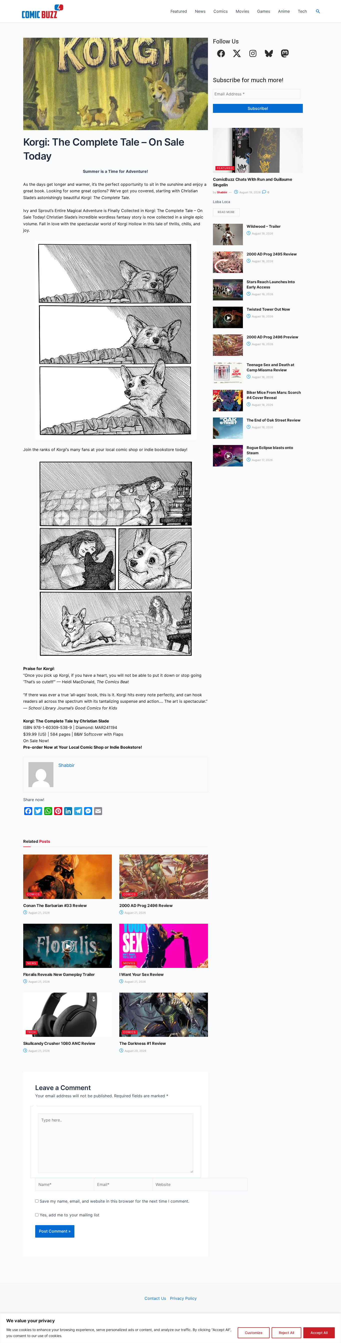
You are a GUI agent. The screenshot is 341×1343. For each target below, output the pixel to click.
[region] (170, 1328)
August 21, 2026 (39, 912)
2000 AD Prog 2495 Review (272, 254)
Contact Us (155, 1298)
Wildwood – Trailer (264, 226)
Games (263, 11)
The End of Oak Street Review (274, 420)
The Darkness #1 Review (142, 1043)
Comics (220, 11)
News (200, 11)
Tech (302, 11)
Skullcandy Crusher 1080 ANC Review (59, 1043)
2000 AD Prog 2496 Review (145, 905)
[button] (318, 11)
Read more (226, 212)
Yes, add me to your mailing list (68, 1214)
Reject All (286, 1333)
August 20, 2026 (135, 1051)
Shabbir (222, 192)
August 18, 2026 (262, 261)
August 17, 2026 (262, 460)
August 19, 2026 (250, 192)
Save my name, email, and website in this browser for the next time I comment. (114, 1201)
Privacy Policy (183, 1298)
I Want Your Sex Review (141, 974)
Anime (284, 11)
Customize (253, 1333)
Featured (178, 11)
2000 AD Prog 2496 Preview (272, 337)
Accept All (319, 1333)
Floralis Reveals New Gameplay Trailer (59, 974)
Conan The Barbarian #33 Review (55, 905)
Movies (242, 11)
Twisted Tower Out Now (268, 309)
